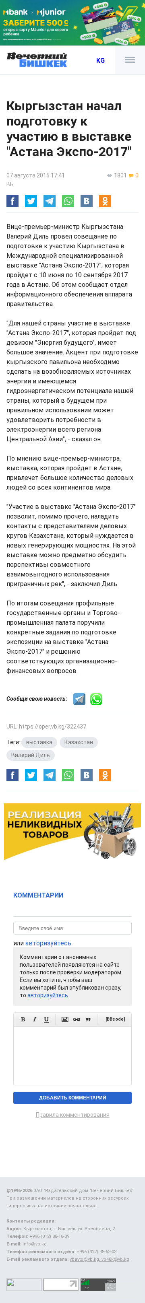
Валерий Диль (30, 755)
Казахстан (78, 742)
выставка (39, 742)
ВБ (10, 184)
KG (100, 60)
